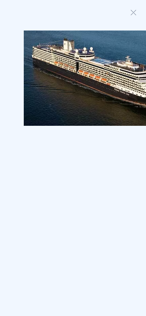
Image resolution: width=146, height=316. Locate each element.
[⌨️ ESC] (133, 12)
